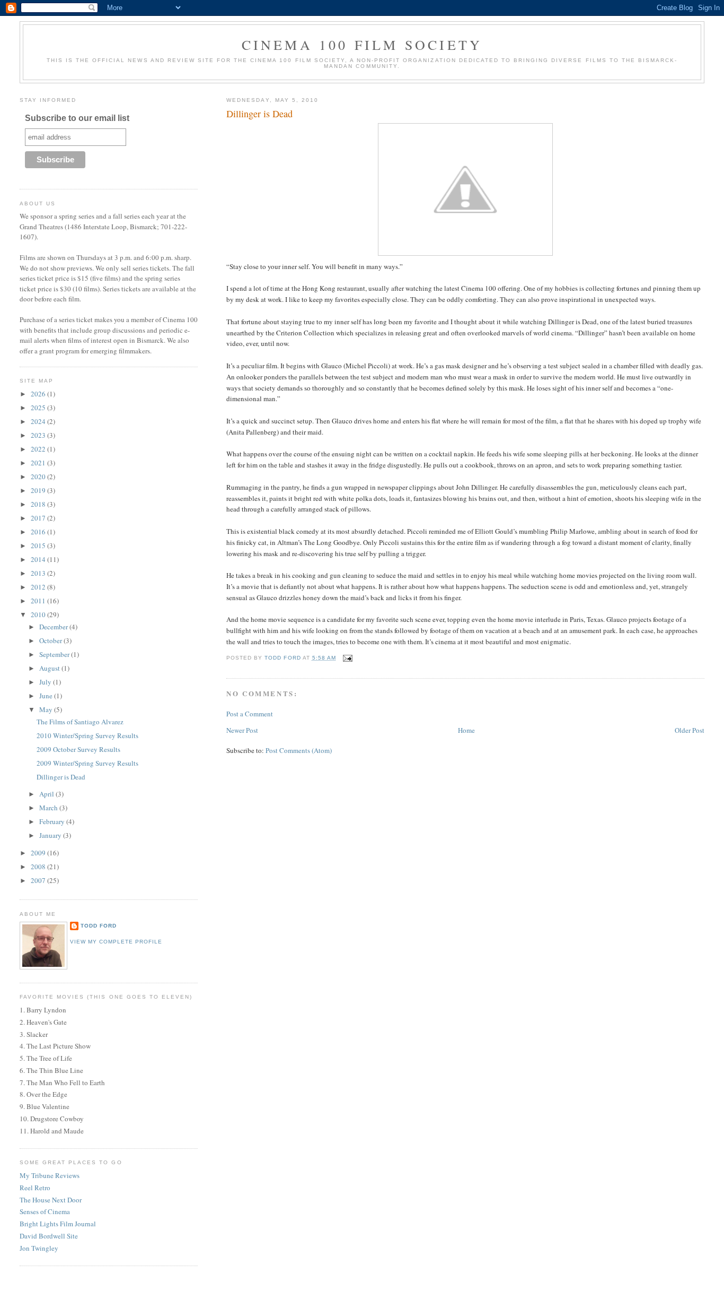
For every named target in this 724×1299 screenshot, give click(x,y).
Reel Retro (35, 1187)
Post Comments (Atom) (299, 750)
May (46, 709)
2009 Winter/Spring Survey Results (87, 763)
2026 (39, 394)
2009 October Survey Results (78, 749)
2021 (39, 462)
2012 (39, 587)
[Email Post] (347, 658)
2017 (39, 518)
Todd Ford (99, 926)
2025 (39, 407)
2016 (39, 531)
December (54, 626)
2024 (39, 421)
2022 (39, 449)
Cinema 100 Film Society (362, 45)
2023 (39, 435)
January (51, 835)
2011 (39, 600)
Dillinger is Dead (61, 777)
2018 (39, 504)
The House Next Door (51, 1200)
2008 (39, 866)
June (46, 695)
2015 (39, 545)
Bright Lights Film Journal (58, 1223)
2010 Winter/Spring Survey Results (87, 735)
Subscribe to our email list (77, 118)
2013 (39, 573)
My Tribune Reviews (50, 1175)
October (51, 640)
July (46, 682)
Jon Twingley (39, 1248)
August (50, 668)
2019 (39, 490)
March (49, 807)
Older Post (689, 730)
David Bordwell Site (49, 1236)
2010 (39, 614)
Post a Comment (249, 713)
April (47, 794)
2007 (39, 880)
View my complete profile (116, 942)
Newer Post (242, 730)
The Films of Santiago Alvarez (80, 721)
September (55, 654)
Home (466, 730)
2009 (39, 853)
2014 (39, 559)
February (52, 821)
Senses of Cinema (45, 1211)
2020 (39, 476)
